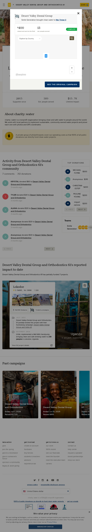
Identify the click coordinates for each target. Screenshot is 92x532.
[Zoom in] (71, 68)
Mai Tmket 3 (61, 19)
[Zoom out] (71, 72)
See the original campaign (62, 84)
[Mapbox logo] (21, 74)
